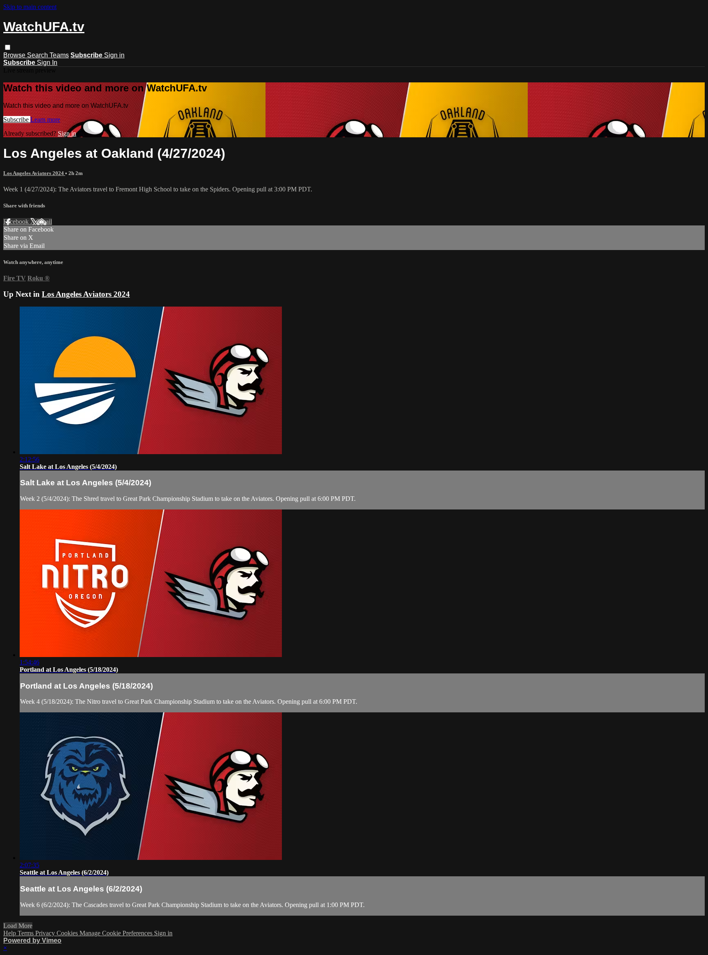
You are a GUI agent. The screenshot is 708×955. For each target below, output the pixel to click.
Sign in (114, 55)
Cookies (68, 933)
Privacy (46, 933)
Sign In (47, 62)
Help (10, 933)
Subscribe (16, 119)
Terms (26, 933)
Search (38, 55)
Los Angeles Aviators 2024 (34, 173)
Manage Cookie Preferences (116, 933)
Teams (59, 55)
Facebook (16, 221)
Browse (15, 55)
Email (44, 221)
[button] (7, 47)
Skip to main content (30, 6)
